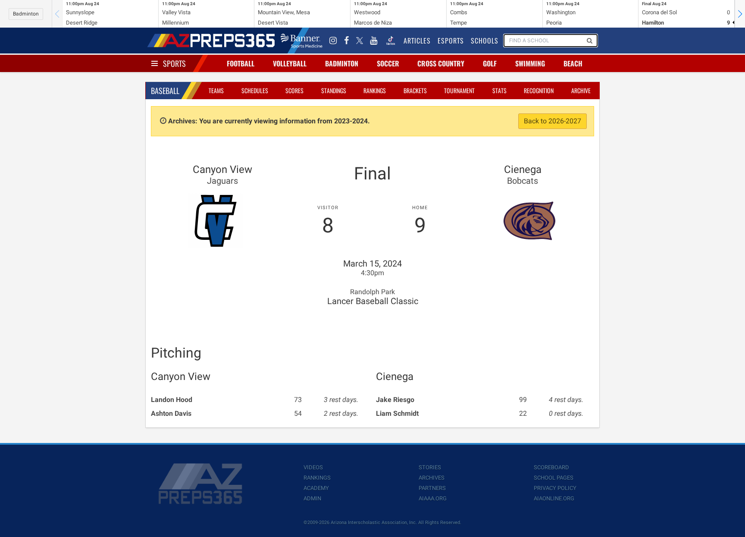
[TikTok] (390, 40)
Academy (316, 488)
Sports (174, 63)
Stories (430, 467)
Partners (432, 488)
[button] (740, 14)
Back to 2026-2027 (552, 121)
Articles (417, 40)
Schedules (254, 90)
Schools (484, 40)
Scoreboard (551, 467)
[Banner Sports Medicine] (301, 40)
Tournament (459, 90)
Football (240, 63)
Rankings (374, 90)
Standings (333, 90)
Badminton (26, 14)
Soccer (388, 63)
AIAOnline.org (554, 498)
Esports (451, 40)
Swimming (530, 63)
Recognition (539, 90)
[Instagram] (333, 40)
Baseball (165, 90)
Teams (216, 90)
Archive (581, 90)
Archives (431, 477)
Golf (490, 63)
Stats (499, 90)
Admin (312, 498)
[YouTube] (373, 40)
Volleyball (290, 63)
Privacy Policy (555, 488)
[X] (359, 40)
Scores (294, 90)
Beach (572, 63)
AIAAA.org (433, 498)
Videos (313, 467)
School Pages (553, 477)
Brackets (415, 90)
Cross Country (440, 63)
